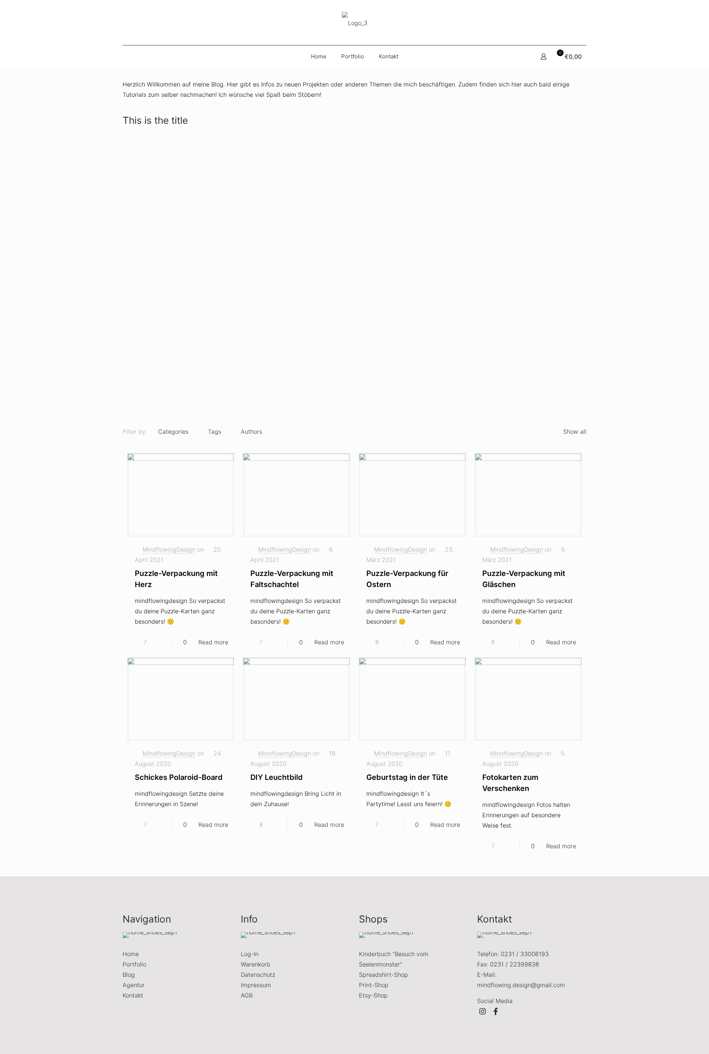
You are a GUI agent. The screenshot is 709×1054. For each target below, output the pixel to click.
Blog (129, 974)
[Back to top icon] (678, 1041)
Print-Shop (373, 985)
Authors (251, 431)
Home (131, 954)
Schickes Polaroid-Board (179, 777)
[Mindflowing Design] (354, 22)
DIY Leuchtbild (276, 777)
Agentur (134, 985)
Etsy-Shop (373, 995)
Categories (173, 431)
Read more (213, 642)
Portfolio (134, 964)
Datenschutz (258, 974)
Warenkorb (255, 964)
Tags (214, 431)
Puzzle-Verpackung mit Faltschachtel (294, 225)
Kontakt (133, 995)
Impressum (256, 985)
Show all (574, 431)
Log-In (249, 954)
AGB (247, 995)
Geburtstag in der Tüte (407, 777)
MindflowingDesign (169, 549)
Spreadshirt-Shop (383, 974)
